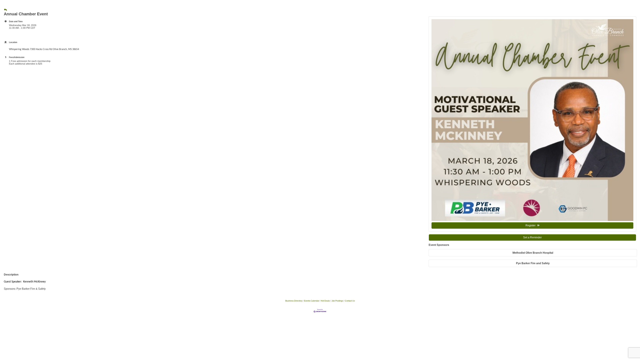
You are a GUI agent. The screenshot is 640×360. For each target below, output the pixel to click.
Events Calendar (311, 301)
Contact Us (350, 301)
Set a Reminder (532, 237)
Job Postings (337, 301)
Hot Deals (325, 301)
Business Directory (293, 301)
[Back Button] (5, 10)
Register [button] (531, 225)
